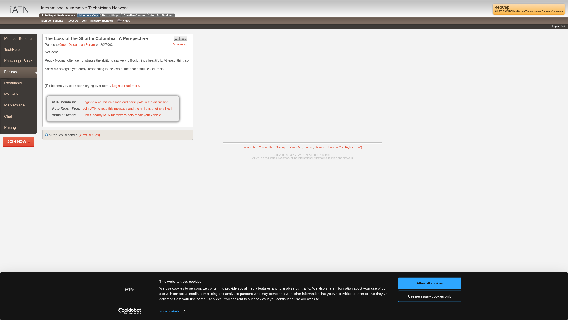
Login (555, 26)
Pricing (10, 127)
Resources (13, 83)
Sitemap (281, 147)
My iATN (11, 94)
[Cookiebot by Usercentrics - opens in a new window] (129, 311)
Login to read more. (126, 86)
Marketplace (14, 105)
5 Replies (179, 44)
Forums (10, 72)
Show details (169, 311)
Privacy (319, 147)
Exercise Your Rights (340, 147)
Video (126, 20)
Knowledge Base (18, 61)
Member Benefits (18, 38)
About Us (249, 147)
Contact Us (265, 147)
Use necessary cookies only (429, 296)
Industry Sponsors (102, 20)
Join (84, 20)
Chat (8, 116)
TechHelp (12, 50)
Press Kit (295, 147)
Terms (308, 147)
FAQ (359, 147)
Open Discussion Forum (77, 44)
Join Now (16, 142)
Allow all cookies (430, 283)
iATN (19, 9)
